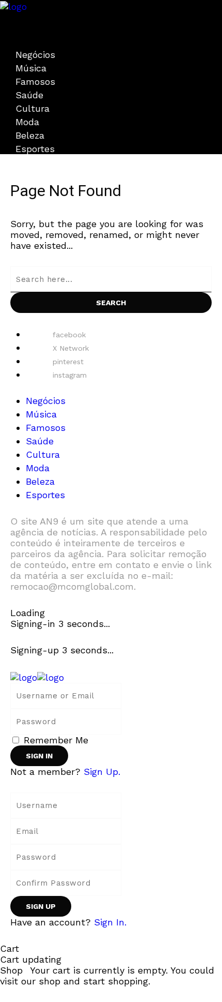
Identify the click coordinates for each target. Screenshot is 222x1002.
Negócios (35, 54)
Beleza (29, 135)
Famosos (35, 81)
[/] (3, 17)
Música (30, 68)
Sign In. (110, 922)
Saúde (29, 94)
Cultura (32, 108)
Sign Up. (102, 771)
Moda (27, 121)
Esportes (35, 148)
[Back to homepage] (37, 676)
